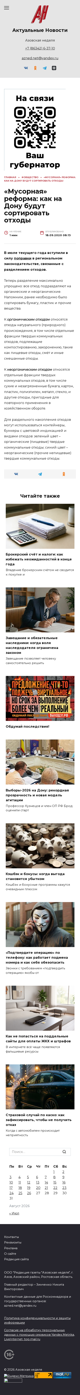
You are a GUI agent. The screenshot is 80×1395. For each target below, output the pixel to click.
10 (11, 1182)
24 (11, 1193)
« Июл (14, 1213)
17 (11, 1188)
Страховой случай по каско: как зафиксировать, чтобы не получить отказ (39, 1120)
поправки (22, 258)
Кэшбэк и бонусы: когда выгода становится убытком (35, 876)
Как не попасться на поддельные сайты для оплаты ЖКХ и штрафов (38, 1038)
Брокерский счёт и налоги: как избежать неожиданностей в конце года (39, 559)
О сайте (10, 1254)
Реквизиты (12, 1242)
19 (28, 1188)
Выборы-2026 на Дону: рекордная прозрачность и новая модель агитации (37, 795)
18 (20, 1188)
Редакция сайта (16, 1259)
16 (63, 1182)
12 (28, 1182)
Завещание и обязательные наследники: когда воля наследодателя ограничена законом (32, 645)
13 (37, 1182)
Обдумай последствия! (27, 726)
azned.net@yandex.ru (40, 58)
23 (64, 1188)
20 (38, 1188)
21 (46, 1188)
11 (19, 1182)
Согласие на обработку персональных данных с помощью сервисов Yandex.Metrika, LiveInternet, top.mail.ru (39, 1334)
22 (55, 1188)
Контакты (11, 1237)
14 (46, 1182)
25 (20, 1193)
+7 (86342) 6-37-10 (40, 48)
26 (29, 1193)
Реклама (10, 1248)
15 (54, 1182)
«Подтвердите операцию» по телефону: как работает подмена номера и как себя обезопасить (37, 957)
